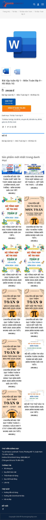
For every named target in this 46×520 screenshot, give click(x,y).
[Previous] (6, 44)
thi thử (10, 122)
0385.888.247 (25, 457)
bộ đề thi (17, 119)
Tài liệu (14, 11)
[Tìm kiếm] (34, 4)
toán (14, 122)
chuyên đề (24, 119)
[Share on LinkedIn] (15, 127)
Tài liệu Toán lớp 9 (16, 115)
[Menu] (42, 4)
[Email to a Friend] (10, 127)
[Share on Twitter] (8, 127)
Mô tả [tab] (4, 136)
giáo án (4, 122)
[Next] (40, 44)
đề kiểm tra (33, 119)
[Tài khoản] (38, 4)
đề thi (40, 119)
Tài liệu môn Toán (25, 11)
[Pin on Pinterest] (13, 127)
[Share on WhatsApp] (3, 127)
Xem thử (9, 102)
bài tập (11, 119)
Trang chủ (6, 11)
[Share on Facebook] (5, 127)
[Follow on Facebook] (3, 509)
